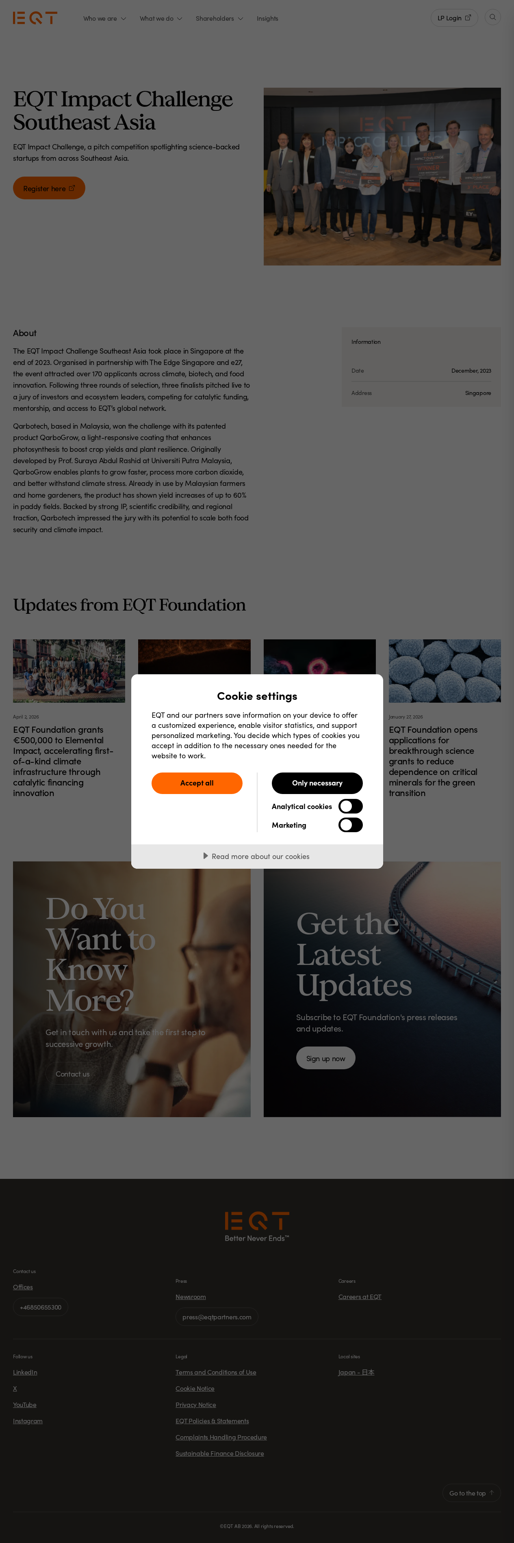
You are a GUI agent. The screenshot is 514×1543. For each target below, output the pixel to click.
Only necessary (317, 782)
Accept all (197, 782)
